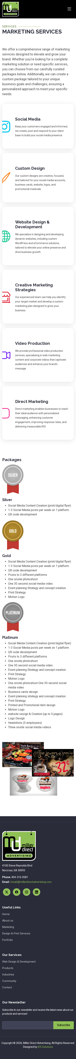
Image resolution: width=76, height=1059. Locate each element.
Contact (7, 987)
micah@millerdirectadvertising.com (31, 881)
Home (6, 914)
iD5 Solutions (45, 1046)
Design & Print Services (16, 933)
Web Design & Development (19, 961)
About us (7, 920)
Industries (8, 974)
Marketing (8, 927)
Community (9, 981)
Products (7, 968)
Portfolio (7, 940)
